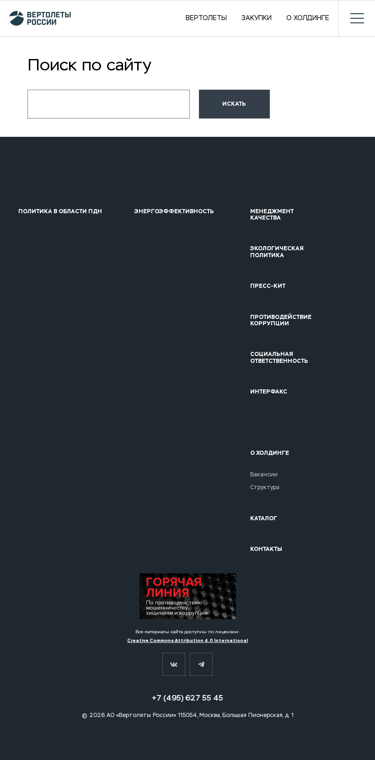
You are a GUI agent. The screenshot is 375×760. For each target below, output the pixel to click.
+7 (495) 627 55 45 (187, 698)
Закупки (256, 18)
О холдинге (307, 18)
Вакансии (264, 474)
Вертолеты (206, 18)
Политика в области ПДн (60, 211)
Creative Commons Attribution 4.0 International (187, 640)
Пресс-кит (267, 286)
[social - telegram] (201, 664)
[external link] (187, 596)
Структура (264, 487)
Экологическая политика (277, 252)
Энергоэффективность (174, 211)
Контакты (266, 549)
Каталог (263, 518)
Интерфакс (268, 391)
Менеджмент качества (272, 214)
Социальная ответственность (279, 357)
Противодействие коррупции (280, 320)
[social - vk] (173, 664)
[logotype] (40, 18)
